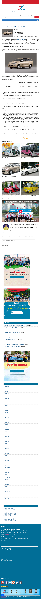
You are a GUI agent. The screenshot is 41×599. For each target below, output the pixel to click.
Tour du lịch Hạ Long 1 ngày (8, 508)
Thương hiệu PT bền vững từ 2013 (12, 15)
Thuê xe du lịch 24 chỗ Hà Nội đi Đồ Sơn (29, 195)
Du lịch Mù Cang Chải (7, 388)
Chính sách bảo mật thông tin (6, 550)
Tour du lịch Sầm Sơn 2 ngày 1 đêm (10, 514)
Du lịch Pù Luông (6, 453)
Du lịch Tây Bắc (6, 446)
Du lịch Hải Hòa (6, 424)
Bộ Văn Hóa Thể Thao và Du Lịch (7, 558)
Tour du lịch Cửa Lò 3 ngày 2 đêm (9, 515)
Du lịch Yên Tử (6, 481)
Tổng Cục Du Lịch (4, 559)
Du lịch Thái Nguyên (7, 491)
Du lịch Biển (6, 465)
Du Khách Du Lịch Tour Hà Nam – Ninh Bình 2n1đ (12, 332)
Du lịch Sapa (6, 391)
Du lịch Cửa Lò (6, 417)
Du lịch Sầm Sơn (6, 415)
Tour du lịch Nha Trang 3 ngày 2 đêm (10, 518)
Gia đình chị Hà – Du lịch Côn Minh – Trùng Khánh (12, 346)
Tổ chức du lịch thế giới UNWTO (6, 560)
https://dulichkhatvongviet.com (9, 541)
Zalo (3, 595)
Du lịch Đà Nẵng (6, 429)
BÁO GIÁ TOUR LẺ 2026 (16, 11)
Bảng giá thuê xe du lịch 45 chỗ (8, 157)
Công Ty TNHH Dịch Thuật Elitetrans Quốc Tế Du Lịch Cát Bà (14, 344)
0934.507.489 (22, 538)
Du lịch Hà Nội (6, 443)
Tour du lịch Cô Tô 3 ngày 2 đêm (9, 512)
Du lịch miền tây (6, 448)
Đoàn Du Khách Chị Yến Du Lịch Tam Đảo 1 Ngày (12, 334)
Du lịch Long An (6, 493)
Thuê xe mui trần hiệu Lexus (27, 176)
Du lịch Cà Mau (6, 484)
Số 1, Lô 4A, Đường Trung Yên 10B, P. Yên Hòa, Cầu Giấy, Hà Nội (16, 532)
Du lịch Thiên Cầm (7, 419)
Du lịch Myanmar (6, 474)
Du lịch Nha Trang (7, 431)
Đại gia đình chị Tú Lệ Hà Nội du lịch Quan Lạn (11, 327)
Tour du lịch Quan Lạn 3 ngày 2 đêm (10, 513)
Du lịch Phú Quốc (6, 436)
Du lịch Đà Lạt (6, 434)
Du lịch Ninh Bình (6, 486)
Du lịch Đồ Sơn (6, 412)
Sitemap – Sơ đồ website (5, 552)
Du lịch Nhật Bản (6, 462)
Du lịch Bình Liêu (6, 400)
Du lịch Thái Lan (6, 460)
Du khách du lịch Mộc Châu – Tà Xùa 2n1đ (11, 339)
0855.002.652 (27, 538)
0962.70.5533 (17, 538)
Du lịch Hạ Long (6, 403)
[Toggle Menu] (37, 20)
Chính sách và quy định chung (6, 548)
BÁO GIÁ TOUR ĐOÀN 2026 (24, 11)
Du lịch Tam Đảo (6, 441)
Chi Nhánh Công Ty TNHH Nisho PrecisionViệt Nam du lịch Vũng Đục (15, 325)
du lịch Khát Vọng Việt (21, 39)
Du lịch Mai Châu (6, 393)
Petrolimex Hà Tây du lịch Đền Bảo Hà (10, 337)
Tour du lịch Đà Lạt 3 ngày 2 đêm (9, 519)
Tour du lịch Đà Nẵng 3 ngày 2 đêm (9, 516)
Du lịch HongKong (7, 477)
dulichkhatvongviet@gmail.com (9, 540)
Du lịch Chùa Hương (7, 467)
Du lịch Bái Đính (6, 479)
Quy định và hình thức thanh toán (7, 549)
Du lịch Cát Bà (6, 410)
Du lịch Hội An (6, 496)
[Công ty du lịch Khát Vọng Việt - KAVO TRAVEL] (20, 8)
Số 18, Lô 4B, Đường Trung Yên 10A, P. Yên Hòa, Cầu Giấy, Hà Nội (15, 530)
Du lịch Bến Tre (6, 498)
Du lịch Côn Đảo (6, 472)
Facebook (3, 596)
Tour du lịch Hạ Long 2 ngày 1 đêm (9, 509)
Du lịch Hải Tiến (6, 422)
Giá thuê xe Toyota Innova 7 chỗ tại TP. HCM (13, 26)
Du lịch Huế (5, 455)
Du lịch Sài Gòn (6, 450)
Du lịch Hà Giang (6, 386)
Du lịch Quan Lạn (6, 405)
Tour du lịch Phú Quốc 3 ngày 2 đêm (10, 520)
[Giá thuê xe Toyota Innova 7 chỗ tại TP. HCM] (7, 32)
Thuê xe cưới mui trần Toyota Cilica (9, 195)
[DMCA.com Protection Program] (4, 586)
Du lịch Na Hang (6, 398)
